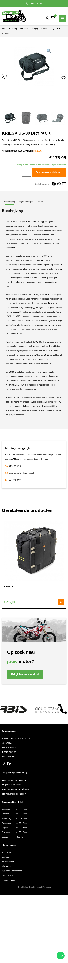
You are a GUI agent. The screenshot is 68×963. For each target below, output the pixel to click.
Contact (5, 857)
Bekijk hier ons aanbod (25, 674)
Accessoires (25, 28)
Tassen (44, 28)
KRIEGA (37, 151)
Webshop (13, 28)
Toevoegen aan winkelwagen (49, 172)
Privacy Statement (9, 880)
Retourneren (7, 875)
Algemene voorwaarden (12, 871)
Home (4, 28)
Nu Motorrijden (8, 862)
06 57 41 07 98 (15, 480)
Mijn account (7, 866)
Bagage (35, 28)
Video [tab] (40, 202)
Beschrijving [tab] (10, 202)
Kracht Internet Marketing (40, 887)
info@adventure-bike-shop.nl (21, 473)
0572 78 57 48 (35, 3)
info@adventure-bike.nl (11, 784)
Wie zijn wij (6, 852)
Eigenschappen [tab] (26, 202)
